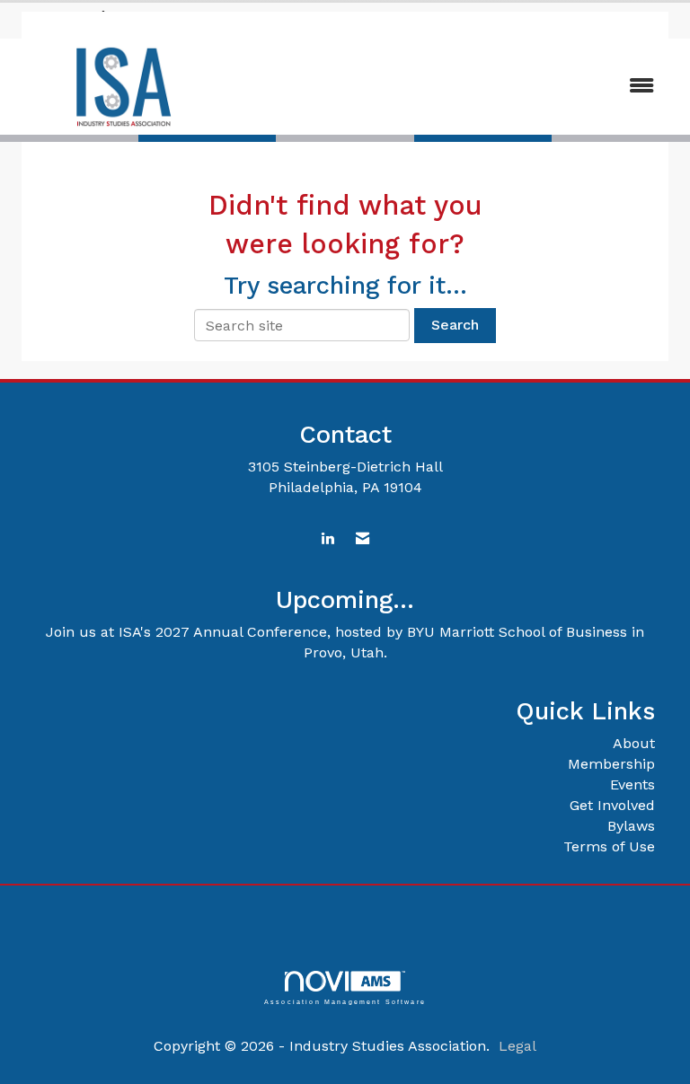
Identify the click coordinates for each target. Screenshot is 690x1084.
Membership (611, 763)
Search (455, 324)
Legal (517, 1045)
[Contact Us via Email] (362, 539)
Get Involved (612, 805)
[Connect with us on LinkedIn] (327, 539)
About (634, 743)
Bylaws (631, 825)
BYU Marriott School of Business (517, 631)
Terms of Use (609, 846)
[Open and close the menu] (452, 86)
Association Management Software (345, 1001)
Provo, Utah (344, 652)
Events (632, 784)
